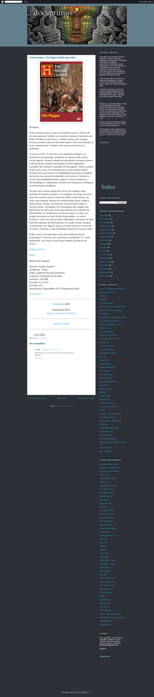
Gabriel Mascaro (105, 237)
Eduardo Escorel (105, 229)
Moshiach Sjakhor (105, 496)
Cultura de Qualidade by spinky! (110, 324)
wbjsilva (102, 596)
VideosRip (103, 299)
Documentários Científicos (108, 406)
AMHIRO (102, 392)
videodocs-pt (103, 342)
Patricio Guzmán (105, 262)
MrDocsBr (102, 542)
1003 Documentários (106, 521)
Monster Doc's (104, 399)
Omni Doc (102, 357)
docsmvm (102, 296)
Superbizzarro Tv (105, 625)
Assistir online (61, 323)
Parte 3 (72, 313)
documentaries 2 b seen (107, 417)
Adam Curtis (103, 215)
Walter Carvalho (105, 272)
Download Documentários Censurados (112, 317)
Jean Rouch (103, 244)
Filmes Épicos (104, 360)
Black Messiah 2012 (106, 493)
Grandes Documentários (107, 439)
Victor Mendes (104, 532)
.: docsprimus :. (53, 12)
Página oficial (37, 249)
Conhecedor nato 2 (106, 592)
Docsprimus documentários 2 (109, 468)
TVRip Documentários (107, 403)
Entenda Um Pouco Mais (108, 335)
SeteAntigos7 (104, 557)
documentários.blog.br (107, 292)
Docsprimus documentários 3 (109, 471)
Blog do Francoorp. (106, 378)
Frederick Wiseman (106, 233)
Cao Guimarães (104, 222)
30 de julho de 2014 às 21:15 (50, 349)
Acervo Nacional (105, 364)
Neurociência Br (105, 503)
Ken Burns (103, 251)
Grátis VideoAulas (105, 451)
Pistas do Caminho (106, 349)
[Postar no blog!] (37, 335)
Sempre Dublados (105, 448)
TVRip (45, 338)
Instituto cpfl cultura (106, 535)
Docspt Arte (103, 507)
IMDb (32, 255)
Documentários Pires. (107, 578)
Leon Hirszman (104, 254)
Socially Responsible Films (108, 428)
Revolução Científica (106, 510)
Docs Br (102, 410)
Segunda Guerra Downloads (109, 321)
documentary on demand (108, 485)
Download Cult (104, 328)
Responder (38, 358)
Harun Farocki (104, 240)
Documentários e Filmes (107, 582)
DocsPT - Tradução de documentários (112, 289)
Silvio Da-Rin (104, 265)
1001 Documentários (106, 514)
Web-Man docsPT (105, 525)
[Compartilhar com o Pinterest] (44, 335)
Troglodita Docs (104, 603)
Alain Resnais (104, 219)
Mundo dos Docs (105, 396)
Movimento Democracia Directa (110, 310)
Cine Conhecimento (106, 331)
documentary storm (106, 431)
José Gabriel (103, 500)
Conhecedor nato (105, 589)
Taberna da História (106, 303)
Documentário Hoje (106, 374)
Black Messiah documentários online (112, 307)
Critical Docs (103, 424)
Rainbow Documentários (107, 353)
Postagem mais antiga (85, 398)
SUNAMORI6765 (105, 621)
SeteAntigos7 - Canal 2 (107, 560)
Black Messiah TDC (106, 489)
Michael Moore (104, 258)
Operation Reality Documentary (110, 421)
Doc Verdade (103, 314)
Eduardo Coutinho (105, 226)
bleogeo (102, 550)
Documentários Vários (107, 346)
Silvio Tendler (104, 269)
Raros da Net (104, 385)
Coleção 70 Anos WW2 (107, 478)
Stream (40, 338)
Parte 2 (61, 313)
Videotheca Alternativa (107, 367)
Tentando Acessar (105, 389)
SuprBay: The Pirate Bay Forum (110, 414)
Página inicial (62, 398)
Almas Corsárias (105, 435)
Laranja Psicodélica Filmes (108, 339)
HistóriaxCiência (105, 571)
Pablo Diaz (103, 575)
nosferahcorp (104, 607)
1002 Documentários (106, 518)
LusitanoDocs (104, 553)
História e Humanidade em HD (110, 614)
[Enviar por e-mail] (35, 335)
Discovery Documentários (108, 382)
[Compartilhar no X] (39, 335)
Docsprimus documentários (109, 464)
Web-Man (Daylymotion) (107, 528)
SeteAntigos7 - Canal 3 (107, 564)
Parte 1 (51, 313)
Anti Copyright (104, 371)
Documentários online (107, 585)
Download (58, 304)
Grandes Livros (104, 475)
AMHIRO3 (103, 546)
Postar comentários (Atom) (64, 406)
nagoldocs (103, 482)
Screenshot (35, 294)
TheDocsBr (103, 539)
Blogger (89, 692)
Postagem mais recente (37, 398)
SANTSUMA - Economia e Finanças (112, 617)
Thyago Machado (105, 610)
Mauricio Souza (104, 600)
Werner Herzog (104, 276)
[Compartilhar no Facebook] (42, 335)
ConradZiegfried (104, 567)
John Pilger (103, 247)
